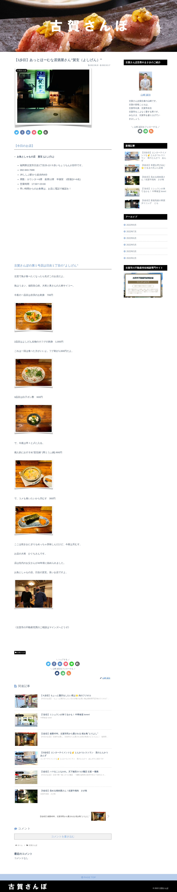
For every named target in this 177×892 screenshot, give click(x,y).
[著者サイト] (57, 673)
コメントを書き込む (63, 836)
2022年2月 (131, 258)
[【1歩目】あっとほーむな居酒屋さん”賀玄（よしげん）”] (28, 132)
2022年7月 (131, 231)
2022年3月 (131, 251)
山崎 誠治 (146, 95)
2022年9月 (131, 225)
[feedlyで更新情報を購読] (63, 673)
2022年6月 (131, 238)
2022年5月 (131, 245)
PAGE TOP (89, 877)
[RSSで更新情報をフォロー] (68, 673)
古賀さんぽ (21, 652)
